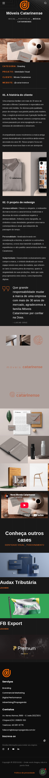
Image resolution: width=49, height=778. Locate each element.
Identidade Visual (14, 545)
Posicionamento (35, 545)
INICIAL (12, 19)
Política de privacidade (24, 772)
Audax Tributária (18, 582)
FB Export (11, 623)
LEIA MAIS (4, 588)
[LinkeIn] (18, 749)
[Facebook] (8, 749)
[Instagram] (3, 749)
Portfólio (24, 19)
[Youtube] (13, 749)
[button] (45, 3)
